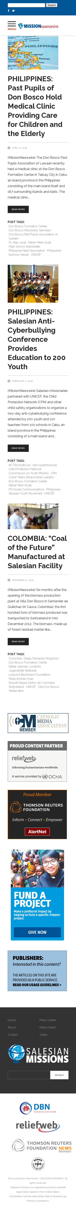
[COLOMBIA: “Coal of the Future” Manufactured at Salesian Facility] (38, 516)
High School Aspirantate (24, 246)
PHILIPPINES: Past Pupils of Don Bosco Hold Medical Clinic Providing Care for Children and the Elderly (35, 106)
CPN (54, 473)
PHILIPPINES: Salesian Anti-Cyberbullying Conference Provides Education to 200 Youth (37, 339)
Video (43, 1034)
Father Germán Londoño (25, 666)
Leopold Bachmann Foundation (29, 674)
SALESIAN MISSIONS (51, 1178)
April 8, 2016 (19, 148)
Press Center (48, 1020)
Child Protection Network (25, 469)
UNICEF (36, 254)
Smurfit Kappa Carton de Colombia (32, 682)
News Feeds (48, 1027)
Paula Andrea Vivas (21, 678)
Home (12, 1020)
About (12, 1027)
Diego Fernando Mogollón (41, 658)
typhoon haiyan (19, 254)
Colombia (15, 658)
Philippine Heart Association (27, 250)
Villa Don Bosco (48, 686)
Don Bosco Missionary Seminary (30, 230)
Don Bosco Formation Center (28, 226)
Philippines (54, 250)
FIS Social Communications (26, 489)
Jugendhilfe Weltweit (22, 670)
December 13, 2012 (23, 580)
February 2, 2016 (22, 381)
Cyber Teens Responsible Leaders (31, 477)
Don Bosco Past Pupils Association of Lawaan (33, 236)
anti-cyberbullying (45, 465)
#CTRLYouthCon (20, 465)
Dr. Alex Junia (17, 242)
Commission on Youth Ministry (29, 473)
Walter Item (16, 690)
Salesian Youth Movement (25, 493)
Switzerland (16, 686)
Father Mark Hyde (39, 242)
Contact (13, 1034)
